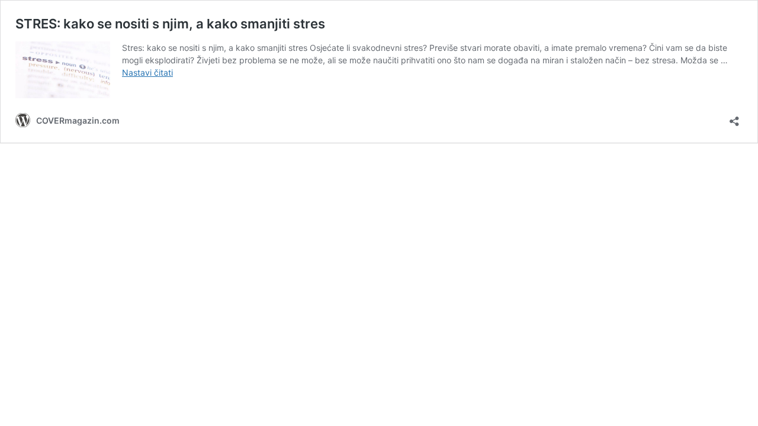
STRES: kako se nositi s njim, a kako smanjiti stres (170, 23)
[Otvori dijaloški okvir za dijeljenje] (734, 117)
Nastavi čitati (147, 72)
